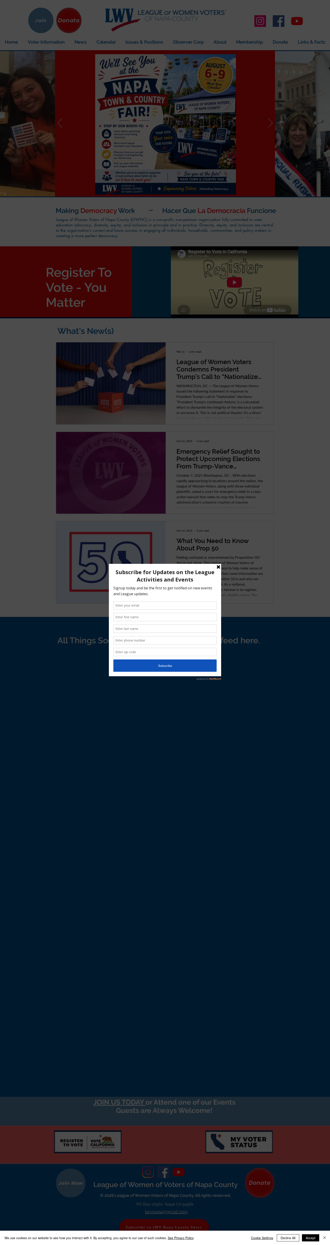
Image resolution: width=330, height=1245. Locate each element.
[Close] (324, 1237)
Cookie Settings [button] (262, 1238)
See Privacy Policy (181, 1238)
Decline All (288, 1238)
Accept (310, 1238)
